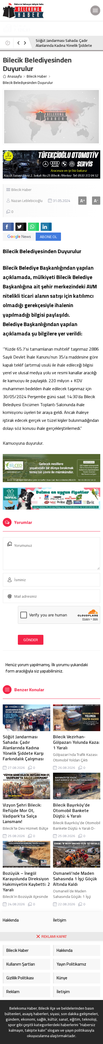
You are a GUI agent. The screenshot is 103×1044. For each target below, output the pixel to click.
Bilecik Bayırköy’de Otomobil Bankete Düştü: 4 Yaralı (71, 810)
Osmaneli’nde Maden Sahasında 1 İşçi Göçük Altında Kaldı (75, 878)
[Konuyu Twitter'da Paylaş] (20, 227)
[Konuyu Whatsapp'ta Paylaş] (33, 227)
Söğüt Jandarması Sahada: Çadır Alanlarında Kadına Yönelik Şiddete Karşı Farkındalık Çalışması (64, 45)
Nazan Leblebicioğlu (27, 200)
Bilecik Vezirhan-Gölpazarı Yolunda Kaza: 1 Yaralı (76, 742)
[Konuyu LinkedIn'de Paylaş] (46, 227)
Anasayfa (14, 76)
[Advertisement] (51, 992)
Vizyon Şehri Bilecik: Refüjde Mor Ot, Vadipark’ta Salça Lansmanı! (22, 813)
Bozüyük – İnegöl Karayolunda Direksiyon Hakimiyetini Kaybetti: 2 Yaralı (26, 881)
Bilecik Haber (37, 76)
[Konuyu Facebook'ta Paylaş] (8, 227)
